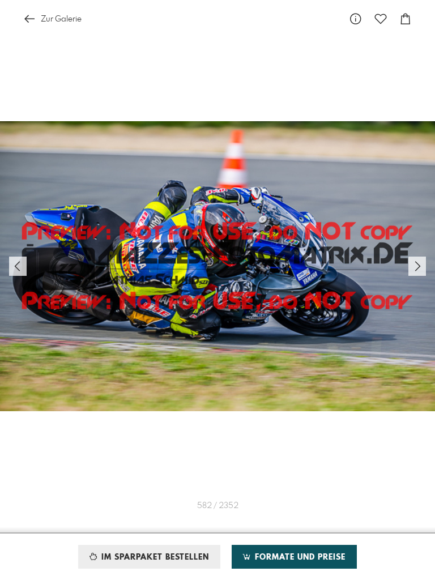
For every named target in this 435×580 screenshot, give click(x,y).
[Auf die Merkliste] (380, 19)
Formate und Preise (299, 557)
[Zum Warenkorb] (405, 19)
